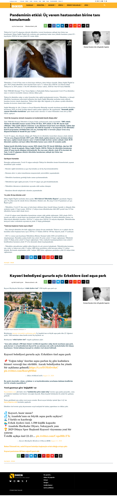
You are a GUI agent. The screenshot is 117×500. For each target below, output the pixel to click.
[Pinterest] (71, 26)
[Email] (83, 26)
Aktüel (12, 262)
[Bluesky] (98, 1)
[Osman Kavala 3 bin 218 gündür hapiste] (96, 38)
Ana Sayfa (6, 262)
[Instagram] (96, 1)
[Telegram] (58, 26)
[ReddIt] (75, 26)
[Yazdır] (87, 26)
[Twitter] (100, 1)
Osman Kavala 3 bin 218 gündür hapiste (96, 47)
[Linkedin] (62, 26)
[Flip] (79, 26)
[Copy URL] (66, 26)
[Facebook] (104, 1)
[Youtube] (102, 1)
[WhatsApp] (45, 26)
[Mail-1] (106, 1)
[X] (50, 26)
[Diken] (16, 5)
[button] (104, 5)
